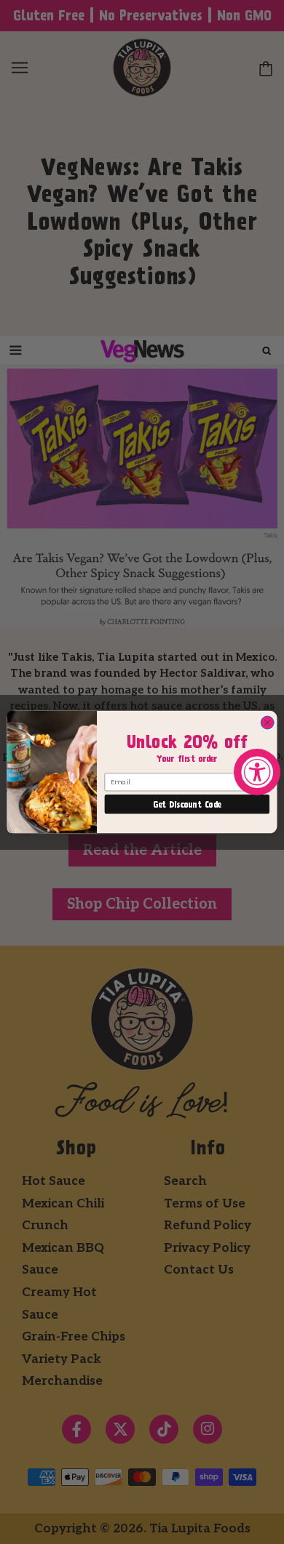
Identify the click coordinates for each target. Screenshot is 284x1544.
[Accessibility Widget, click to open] (257, 772)
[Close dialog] (267, 722)
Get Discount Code (187, 804)
